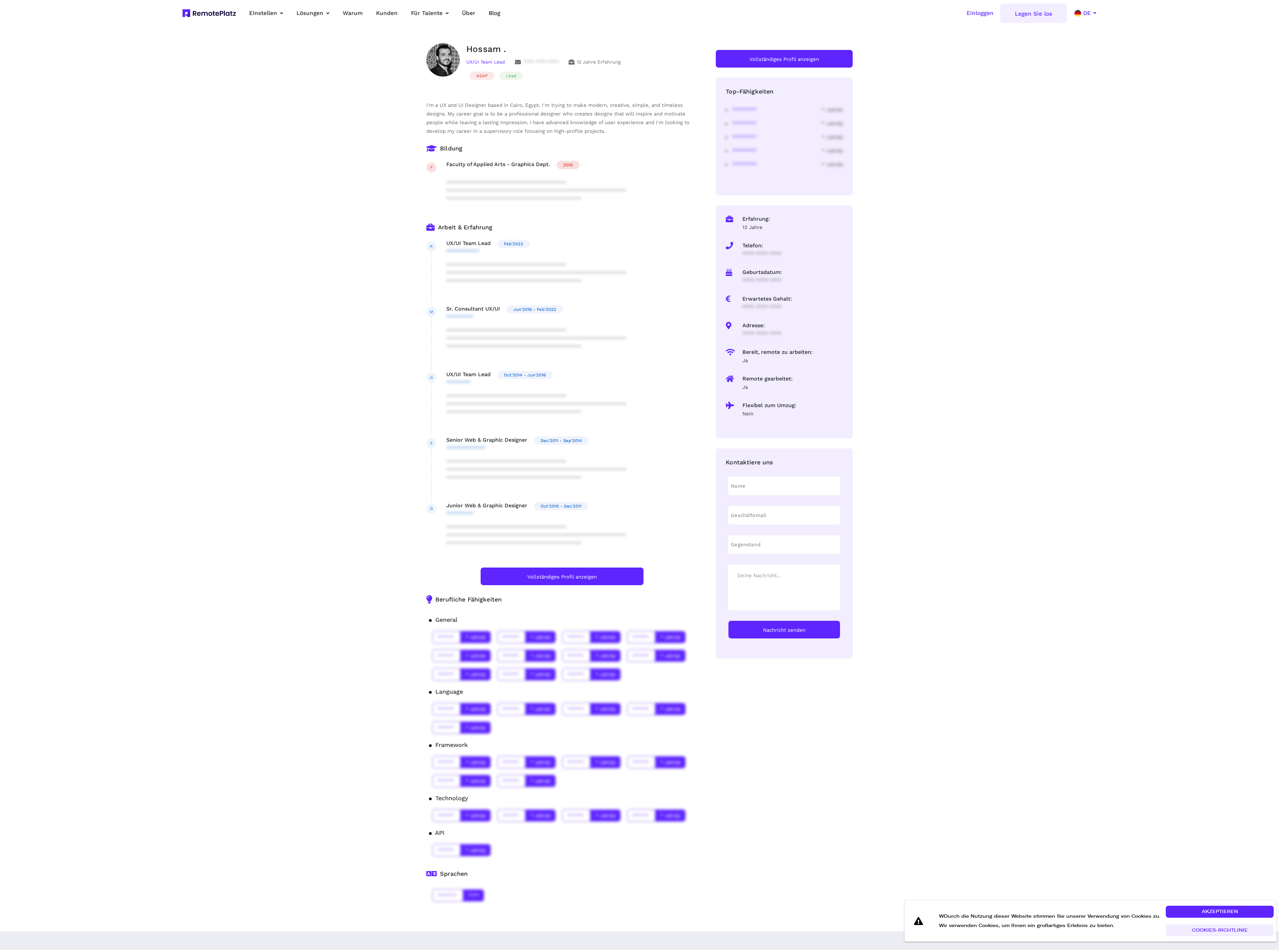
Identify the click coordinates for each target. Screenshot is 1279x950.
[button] (1220, 912)
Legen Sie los (1033, 13)
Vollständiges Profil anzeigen (562, 577)
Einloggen (980, 13)
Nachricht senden (784, 630)
